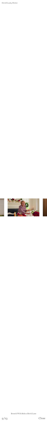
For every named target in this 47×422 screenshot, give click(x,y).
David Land (6, 3)
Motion (14, 3)
